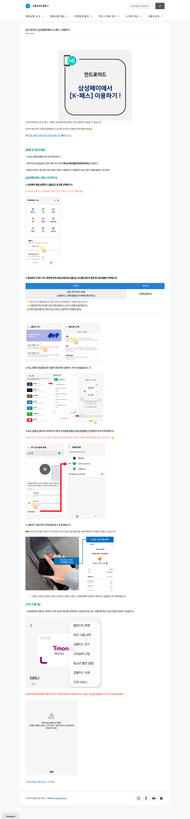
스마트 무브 (132, 16)
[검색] (160, 6)
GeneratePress (61, 798)
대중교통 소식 (32, 16)
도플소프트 (154, 16)
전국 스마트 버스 (107, 16)
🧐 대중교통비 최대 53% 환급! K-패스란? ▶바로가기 (48, 135)
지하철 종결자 (81, 16)
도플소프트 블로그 (41, 6)
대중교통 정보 (57, 16)
